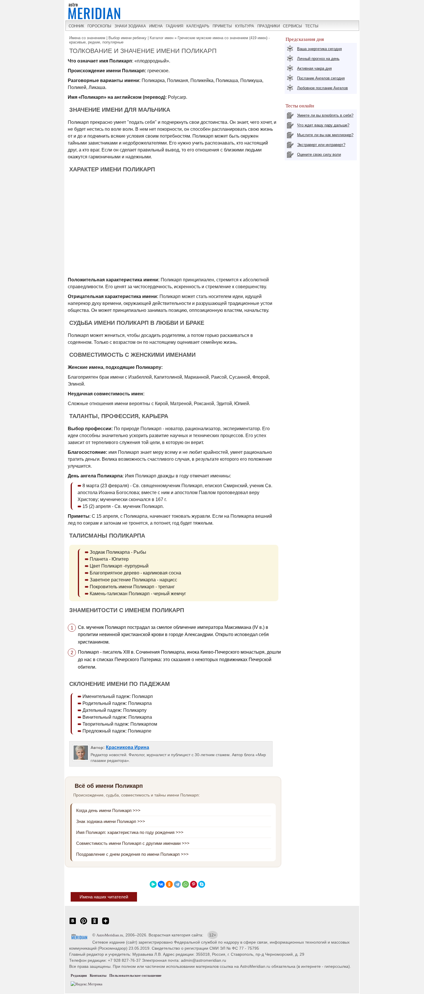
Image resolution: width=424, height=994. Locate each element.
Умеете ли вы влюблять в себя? (325, 115)
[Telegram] (177, 884)
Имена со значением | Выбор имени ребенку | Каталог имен (121, 38)
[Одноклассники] (169, 884)
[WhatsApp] (185, 884)
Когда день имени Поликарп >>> (108, 810)
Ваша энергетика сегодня (319, 49)
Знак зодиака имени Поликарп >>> (110, 821)
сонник (76, 26)
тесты (311, 26)
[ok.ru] (94, 924)
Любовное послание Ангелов (322, 88)
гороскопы (99, 26)
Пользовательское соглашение (135, 975)
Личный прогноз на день (318, 58)
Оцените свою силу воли (319, 154)
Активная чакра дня (314, 68)
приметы (222, 26)
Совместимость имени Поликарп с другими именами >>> (133, 843)
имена (156, 26)
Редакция (79, 975)
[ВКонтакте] (161, 884)
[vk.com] (72, 924)
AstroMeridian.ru (109, 935)
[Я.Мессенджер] (153, 884)
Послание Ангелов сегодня (321, 78)
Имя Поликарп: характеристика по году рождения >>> (129, 832)
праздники (268, 26)
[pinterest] (83, 924)
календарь (197, 26)
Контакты (98, 975)
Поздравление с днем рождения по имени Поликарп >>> (132, 854)
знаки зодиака (130, 26)
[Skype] (201, 884)
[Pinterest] (193, 884)
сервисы (292, 26)
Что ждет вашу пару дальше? (323, 125)
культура (244, 26)
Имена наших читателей (104, 896)
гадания (174, 26)
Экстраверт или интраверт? (321, 145)
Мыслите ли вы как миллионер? (325, 135)
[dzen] (105, 924)
